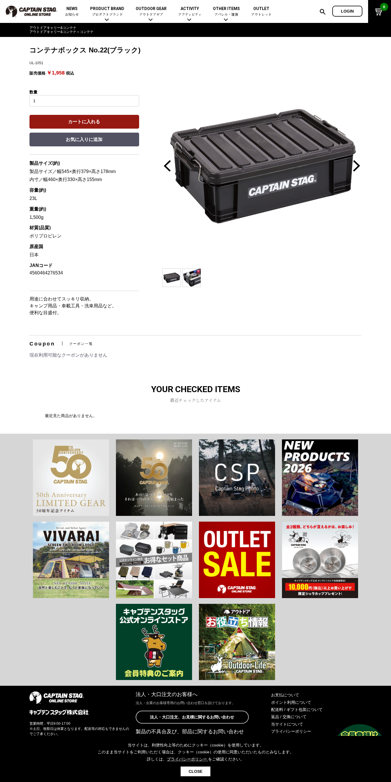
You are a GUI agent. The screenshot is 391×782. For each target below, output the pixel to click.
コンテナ (87, 32)
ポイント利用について (291, 702)
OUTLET (261, 11)
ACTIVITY (190, 11)
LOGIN (347, 11)
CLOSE (195, 771)
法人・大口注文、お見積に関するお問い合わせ (192, 717)
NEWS (72, 11)
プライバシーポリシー (291, 731)
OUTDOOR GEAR (151, 11)
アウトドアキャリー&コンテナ (52, 28)
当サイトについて (287, 724)
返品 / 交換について (289, 716)
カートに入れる (84, 121)
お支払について (285, 695)
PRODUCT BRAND (107, 11)
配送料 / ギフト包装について (297, 709)
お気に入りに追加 (84, 139)
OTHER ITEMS (226, 11)
